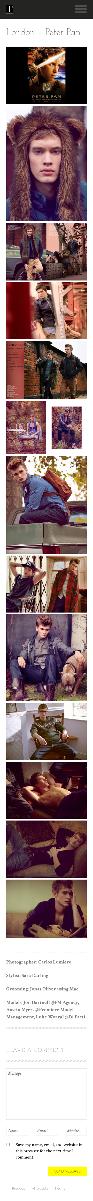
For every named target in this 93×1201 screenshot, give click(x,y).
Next (60, 1188)
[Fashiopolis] (9, 9)
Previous (16, 1188)
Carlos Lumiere (54, 962)
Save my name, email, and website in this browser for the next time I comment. (49, 1151)
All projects (40, 1188)
